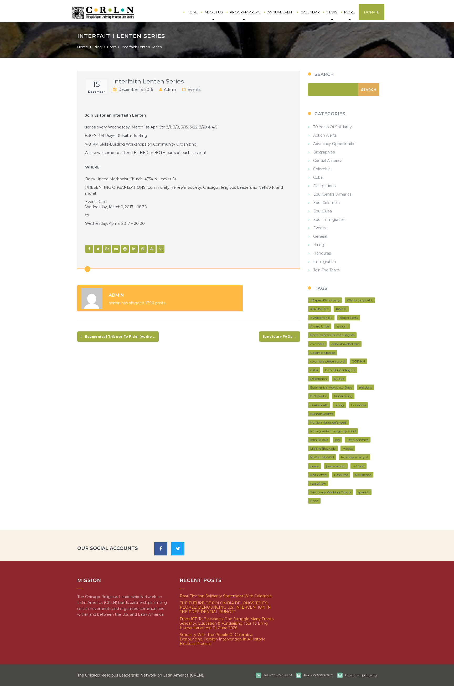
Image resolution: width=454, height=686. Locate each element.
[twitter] (177, 548)
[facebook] (160, 548)
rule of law (318, 483)
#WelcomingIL (321, 318)
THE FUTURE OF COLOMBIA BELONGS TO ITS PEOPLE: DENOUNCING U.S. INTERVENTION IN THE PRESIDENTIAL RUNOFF (225, 607)
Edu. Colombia (326, 202)
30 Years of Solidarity (332, 127)
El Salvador (318, 396)
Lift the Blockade (323, 448)
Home (192, 12)
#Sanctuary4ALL (360, 300)
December (96, 91)
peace (314, 466)
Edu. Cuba (322, 211)
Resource (341, 475)
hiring (339, 405)
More (349, 12)
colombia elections (345, 344)
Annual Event (280, 12)
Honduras (322, 253)
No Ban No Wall (322, 457)
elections (365, 387)
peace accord (335, 466)
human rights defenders (328, 422)
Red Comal (318, 475)
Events (194, 89)
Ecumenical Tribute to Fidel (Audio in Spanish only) (121, 337)
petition (358, 466)
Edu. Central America (332, 194)
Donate (371, 12)
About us (214, 12)
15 (96, 84)
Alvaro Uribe (319, 326)
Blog (98, 47)
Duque (339, 379)
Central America (327, 160)
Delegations (324, 185)
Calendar (310, 12)
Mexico (348, 448)
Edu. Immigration (329, 219)
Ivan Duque (319, 440)
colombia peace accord (327, 361)
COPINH (358, 361)
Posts (111, 47)
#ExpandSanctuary (325, 300)
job (337, 440)
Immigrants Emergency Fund (333, 431)
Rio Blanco (363, 475)
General (320, 236)
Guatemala (319, 405)
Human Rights (321, 414)
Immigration (324, 261)
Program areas (245, 12)
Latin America (357, 440)
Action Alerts (325, 135)
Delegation (318, 379)
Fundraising (343, 396)
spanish (363, 492)
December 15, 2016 (135, 89)
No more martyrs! (354, 457)
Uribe (314, 501)
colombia (317, 344)
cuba (314, 370)
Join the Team (326, 270)
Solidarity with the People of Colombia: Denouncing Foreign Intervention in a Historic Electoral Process (222, 639)
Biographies (324, 152)
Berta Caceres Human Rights (332, 335)
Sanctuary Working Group (330, 492)
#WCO (341, 309)
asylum (342, 326)
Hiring (318, 244)
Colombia (322, 169)
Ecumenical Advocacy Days (331, 387)
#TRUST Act (319, 309)
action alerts (348, 318)
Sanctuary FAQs (277, 337)
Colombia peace (322, 353)
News (332, 12)
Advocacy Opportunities (335, 143)
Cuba (318, 177)
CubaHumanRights (340, 370)
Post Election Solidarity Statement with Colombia (226, 596)
